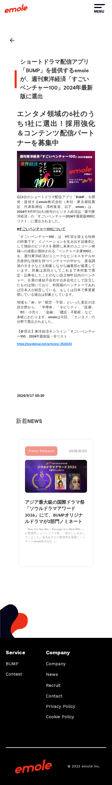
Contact (54, 696)
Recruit (53, 685)
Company (56, 663)
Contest (14, 674)
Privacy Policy (60, 706)
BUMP (12, 663)
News (52, 674)
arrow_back (12, 40)
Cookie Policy (60, 716)
